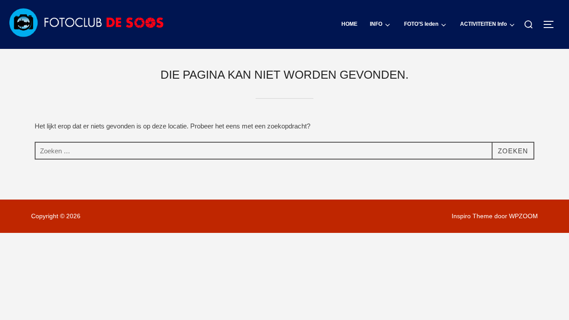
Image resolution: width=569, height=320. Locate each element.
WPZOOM (523, 216)
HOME (349, 24)
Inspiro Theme (472, 216)
